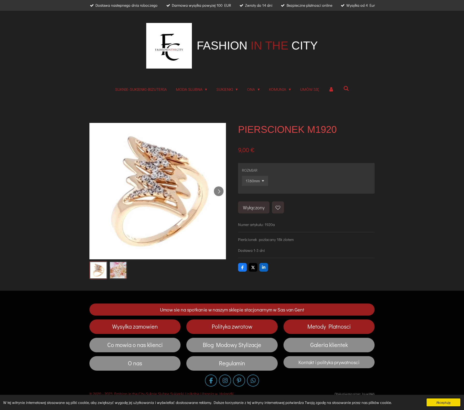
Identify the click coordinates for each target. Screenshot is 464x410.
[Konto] (331, 89)
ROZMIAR (249, 170)
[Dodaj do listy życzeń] (278, 207)
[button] (98, 270)
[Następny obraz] (219, 191)
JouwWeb (368, 394)
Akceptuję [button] (443, 402)
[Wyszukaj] (346, 88)
